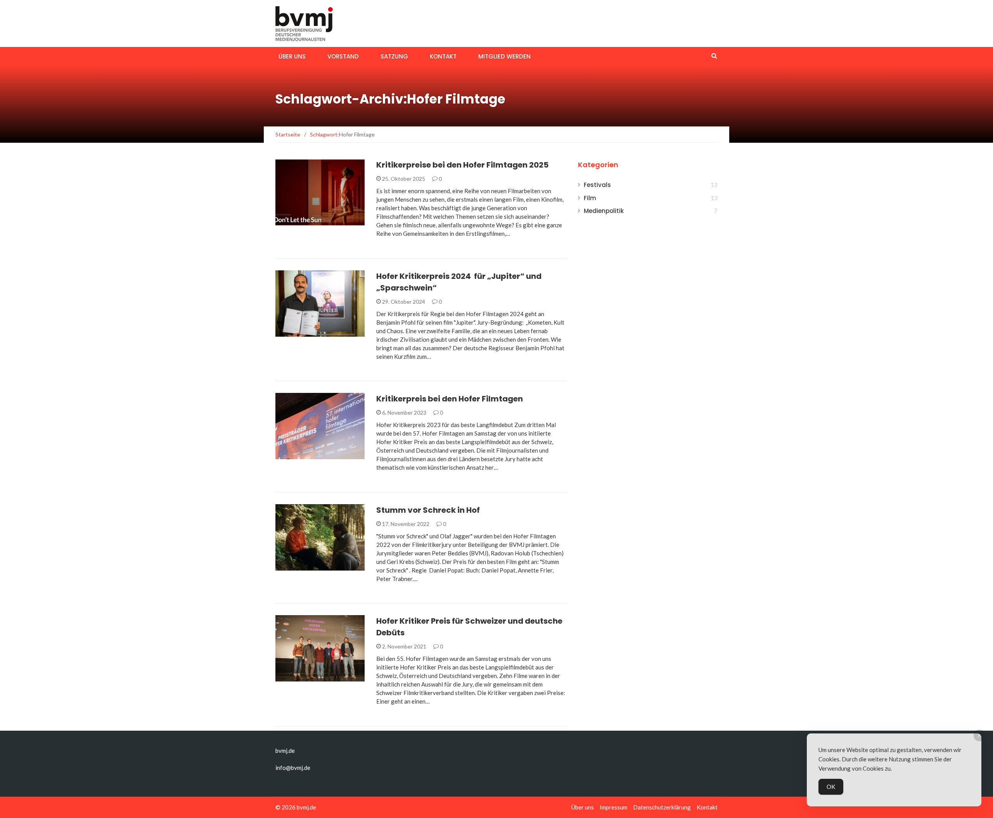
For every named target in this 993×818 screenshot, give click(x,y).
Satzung (394, 56)
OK (831, 786)
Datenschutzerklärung (662, 807)
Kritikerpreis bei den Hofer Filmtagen (449, 398)
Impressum (613, 807)
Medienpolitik (604, 211)
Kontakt (443, 56)
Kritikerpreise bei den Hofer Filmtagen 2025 (462, 164)
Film (590, 198)
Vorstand (343, 56)
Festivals (299, 221)
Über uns (292, 56)
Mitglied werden (504, 56)
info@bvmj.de (292, 767)
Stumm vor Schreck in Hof (428, 510)
